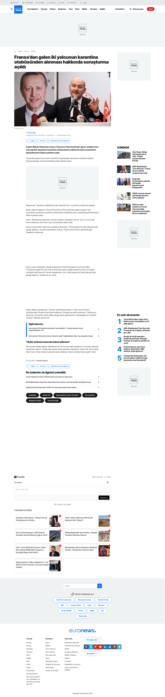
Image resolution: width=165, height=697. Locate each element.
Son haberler (32, 9)
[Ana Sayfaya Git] (18, 9)
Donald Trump (103, 600)
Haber (20, 51)
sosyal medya (75, 605)
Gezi (71, 9)
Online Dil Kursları (52, 670)
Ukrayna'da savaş (84, 600)
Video (28, 667)
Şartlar (67, 649)
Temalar (29, 639)
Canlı (151, 9)
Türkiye (33, 51)
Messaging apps (52, 661)
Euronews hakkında (72, 643)
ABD (62, 605)
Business (62, 9)
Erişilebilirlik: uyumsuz (72, 664)
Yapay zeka (82, 616)
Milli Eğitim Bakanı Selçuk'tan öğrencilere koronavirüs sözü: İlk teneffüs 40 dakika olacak (58, 382)
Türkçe (15, 2)
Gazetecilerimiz (32, 674)
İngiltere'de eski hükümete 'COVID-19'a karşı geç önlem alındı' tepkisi (51, 387)
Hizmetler (49, 639)
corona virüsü (53, 400)
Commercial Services (72, 646)
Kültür (84, 9)
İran (102, 611)
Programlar (30, 670)
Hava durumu (50, 649)
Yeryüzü (93, 9)
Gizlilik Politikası (70, 655)
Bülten (48, 646)
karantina (32, 395)
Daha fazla (68, 639)
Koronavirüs (90, 395)
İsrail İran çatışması (63, 600)
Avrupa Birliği (66, 611)
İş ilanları (68, 661)
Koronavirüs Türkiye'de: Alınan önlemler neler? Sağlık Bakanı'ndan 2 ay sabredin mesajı (61, 336)
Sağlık (102, 9)
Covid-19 (46, 395)
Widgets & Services (53, 664)
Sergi (89, 605)
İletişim (67, 658)
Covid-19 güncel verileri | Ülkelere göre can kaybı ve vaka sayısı (49, 377)
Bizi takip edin (51, 655)
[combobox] (92, 2)
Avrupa (44, 9)
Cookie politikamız (71, 652)
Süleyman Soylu (35, 400)
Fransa (80, 611)
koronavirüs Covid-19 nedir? (67, 395)
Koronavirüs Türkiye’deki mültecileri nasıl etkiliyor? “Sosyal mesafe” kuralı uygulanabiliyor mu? (56, 329)
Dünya (52, 9)
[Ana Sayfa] (15, 51)
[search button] (81, 2)
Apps (47, 658)
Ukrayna (101, 605)
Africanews (50, 667)
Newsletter (91, 653)
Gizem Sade (32, 132)
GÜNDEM (123, 147)
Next (77, 9)
